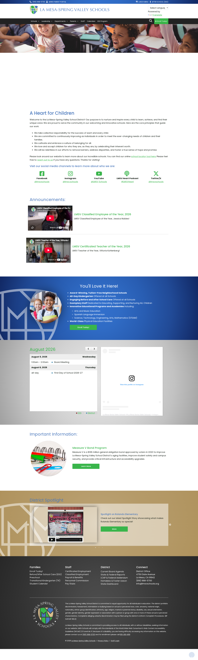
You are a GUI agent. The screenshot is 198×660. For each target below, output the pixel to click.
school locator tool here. (143, 156)
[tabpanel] (99, 525)
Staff (83, 21)
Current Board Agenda (112, 571)
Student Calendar (39, 583)
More (114, 529)
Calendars (91, 21)
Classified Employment (77, 574)
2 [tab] (99, 547)
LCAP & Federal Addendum (114, 577)
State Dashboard (109, 583)
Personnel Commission (77, 580)
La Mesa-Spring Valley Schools (114, 414)
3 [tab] (102, 547)
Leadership (46, 21)
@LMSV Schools (99, 181)
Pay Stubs (70, 583)
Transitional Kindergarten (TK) (45, 580)
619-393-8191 (125, 634)
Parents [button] (73, 21)
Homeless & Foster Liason (114, 580)
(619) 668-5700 (88, 634)
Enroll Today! (162, 21)
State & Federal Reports (113, 574)
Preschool (35, 577)
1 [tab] (95, 547)
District (91, 413)
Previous (28, 525)
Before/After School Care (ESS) (46, 574)
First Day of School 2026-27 (68, 372)
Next (170, 525)
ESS (79, 413)
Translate (157, 15)
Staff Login (115, 641)
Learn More (86, 466)
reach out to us (45, 159)
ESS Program (102, 21)
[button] (150, 20)
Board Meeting (61, 362)
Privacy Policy (103, 641)
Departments (60, 21)
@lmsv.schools (70, 181)
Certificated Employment (78, 571)
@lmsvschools (41, 181)
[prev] (88, 349)
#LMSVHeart (127, 181)
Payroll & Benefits (74, 577)
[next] (94, 349)
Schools (34, 21)
